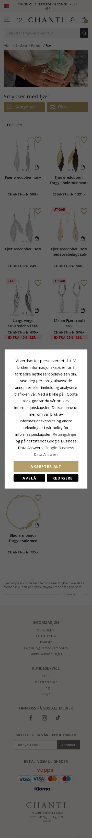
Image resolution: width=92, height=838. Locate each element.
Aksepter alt (45, 466)
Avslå (29, 478)
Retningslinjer (65, 434)
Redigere (62, 478)
